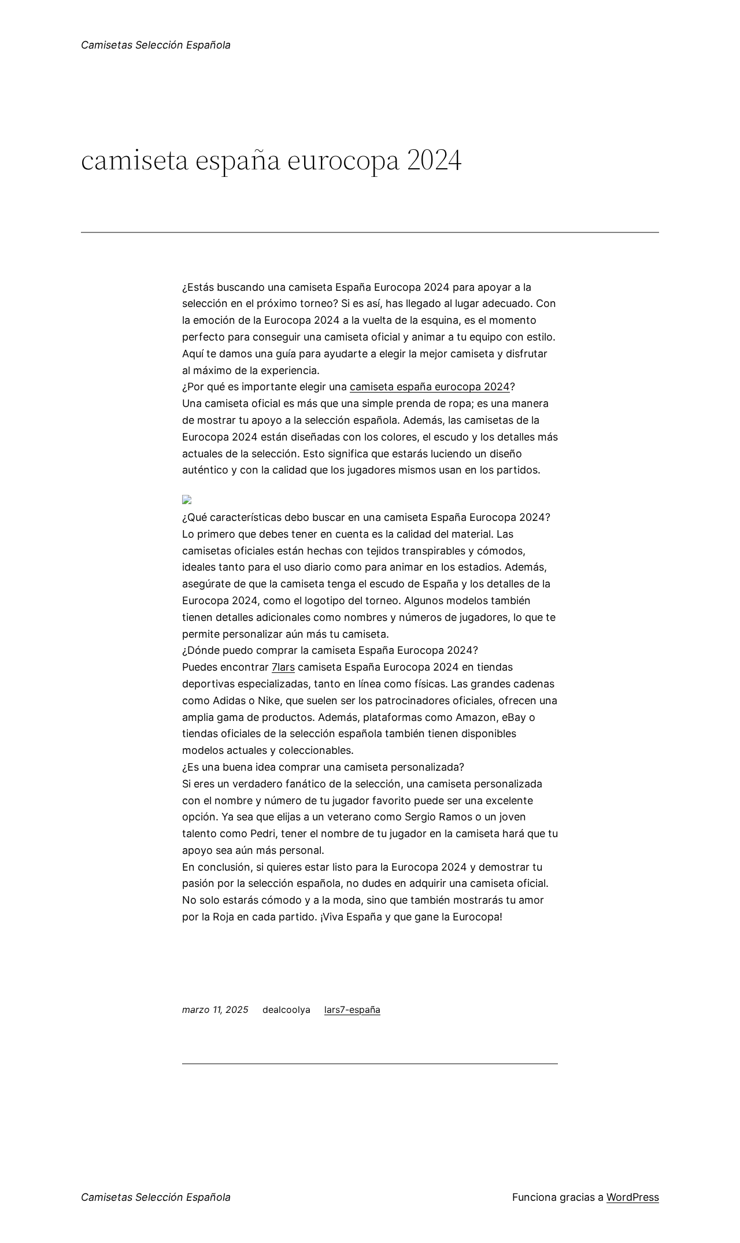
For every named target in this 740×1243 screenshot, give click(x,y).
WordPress (632, 1197)
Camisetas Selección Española (156, 45)
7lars (283, 667)
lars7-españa (352, 1009)
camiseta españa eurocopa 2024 (430, 386)
